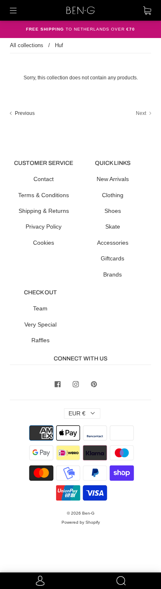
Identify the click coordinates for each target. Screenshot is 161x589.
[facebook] (57, 384)
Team (40, 308)
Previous (24, 113)
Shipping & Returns (44, 210)
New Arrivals (113, 179)
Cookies (43, 242)
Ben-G (88, 513)
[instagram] (75, 384)
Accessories (112, 242)
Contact (43, 179)
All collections (26, 45)
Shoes (112, 210)
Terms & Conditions (43, 195)
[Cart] (147, 10)
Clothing (112, 195)
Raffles (40, 340)
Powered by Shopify (81, 522)
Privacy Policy (44, 226)
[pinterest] (94, 384)
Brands (112, 274)
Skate (112, 226)
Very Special (40, 324)
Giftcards (112, 258)
